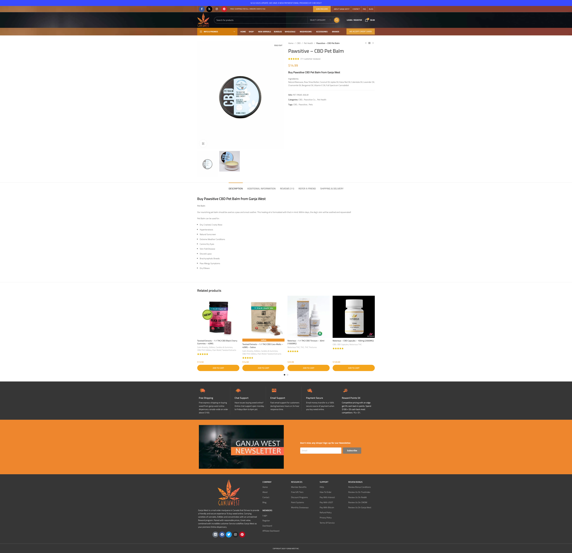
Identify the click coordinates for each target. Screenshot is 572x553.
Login (264, 515)
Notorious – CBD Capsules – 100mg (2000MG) (353, 341)
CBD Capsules (343, 344)
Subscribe (352, 450)
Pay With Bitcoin (327, 507)
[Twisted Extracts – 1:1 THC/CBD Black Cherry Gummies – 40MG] (218, 317)
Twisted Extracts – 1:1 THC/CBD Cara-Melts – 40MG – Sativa (262, 345)
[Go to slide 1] (284, 375)
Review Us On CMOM (357, 502)
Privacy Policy (326, 517)
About (265, 492)
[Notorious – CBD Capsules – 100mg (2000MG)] (354, 317)
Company (267, 482)
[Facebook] (222, 535)
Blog (264, 502)
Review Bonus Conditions (359, 487)
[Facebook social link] (202, 9)
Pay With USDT (326, 502)
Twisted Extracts (229, 350)
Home (290, 43)
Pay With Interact (327, 497)
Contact (265, 497)
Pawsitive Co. (310, 100)
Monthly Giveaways (300, 507)
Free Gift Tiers (297, 492)
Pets (311, 104)
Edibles (212, 347)
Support (324, 482)
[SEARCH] (336, 20)
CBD (299, 43)
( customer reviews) (310, 59)
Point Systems (297, 502)
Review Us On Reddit (357, 497)
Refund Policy (326, 512)
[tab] (236, 187)
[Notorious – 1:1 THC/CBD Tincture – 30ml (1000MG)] (308, 317)
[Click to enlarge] (203, 143)
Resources (296, 482)
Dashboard (267, 526)
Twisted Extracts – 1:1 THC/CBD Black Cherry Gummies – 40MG (217, 342)
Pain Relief (216, 350)
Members (267, 510)
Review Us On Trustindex (359, 492)
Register (266, 520)
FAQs (322, 487)
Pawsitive (303, 104)
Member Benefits (299, 487)
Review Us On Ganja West (359, 507)
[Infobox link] (250, 399)
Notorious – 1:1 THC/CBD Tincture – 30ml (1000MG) (305, 342)
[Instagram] (235, 535)
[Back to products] (369, 43)
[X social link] (209, 9)
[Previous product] (366, 43)
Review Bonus (355, 482)
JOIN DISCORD (322, 9)
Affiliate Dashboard (270, 531)
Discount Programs (299, 497)
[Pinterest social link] (224, 9)
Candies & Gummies (224, 347)
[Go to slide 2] (287, 375)
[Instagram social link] (217, 9)
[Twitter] (229, 535)
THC (302, 347)
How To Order (325, 492)
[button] (218, 368)
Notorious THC (293, 347)
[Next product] (373, 43)
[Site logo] (203, 20)
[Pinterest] (242, 535)
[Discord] (215, 535)
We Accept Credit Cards (360, 31)
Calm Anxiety (202, 347)
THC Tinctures (311, 347)
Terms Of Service (327, 523)
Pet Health (308, 43)
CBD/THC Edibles (204, 350)
